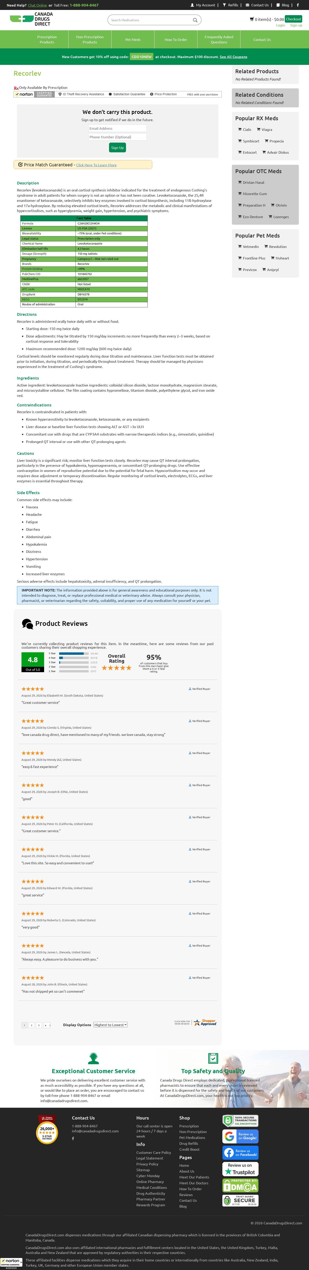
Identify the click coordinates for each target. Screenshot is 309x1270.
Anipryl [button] (273, 269)
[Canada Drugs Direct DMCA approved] (240, 1186)
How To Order (190, 1188)
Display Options (77, 1024)
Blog (285, 4)
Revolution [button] (278, 246)
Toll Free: (76, 4)
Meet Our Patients (194, 1177)
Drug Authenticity (150, 1193)
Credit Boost (189, 1149)
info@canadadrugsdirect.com (95, 1131)
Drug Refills (188, 1143)
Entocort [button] (250, 152)
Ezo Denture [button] (253, 216)
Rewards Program (150, 1204)
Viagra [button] (267, 129)
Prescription (189, 1126)
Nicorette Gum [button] (255, 193)
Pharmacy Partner (150, 1199)
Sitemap (143, 1169)
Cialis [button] (247, 129)
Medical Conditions (151, 1187)
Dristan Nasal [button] (253, 182)
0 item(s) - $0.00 (269, 19)
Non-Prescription (193, 1131)
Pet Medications (192, 1137)
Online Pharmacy (150, 1181)
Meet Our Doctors (193, 1182)
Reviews (186, 1194)
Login (280, 25)
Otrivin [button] (281, 205)
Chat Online (37, 5)
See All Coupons (233, 56)
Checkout (293, 18)
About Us (186, 1171)
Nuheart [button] (282, 258)
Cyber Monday (148, 1175)
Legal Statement (149, 1158)
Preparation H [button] (254, 205)
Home (184, 1165)
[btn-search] (195, 20)
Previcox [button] (250, 269)
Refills (233, 4)
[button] (11, 1264)
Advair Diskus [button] (278, 152)
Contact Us (260, 4)
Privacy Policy (147, 1164)
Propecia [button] (277, 141)
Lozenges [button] (281, 216)
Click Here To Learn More (96, 165)
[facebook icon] (297, 5)
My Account (205, 4)
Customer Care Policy (153, 1152)
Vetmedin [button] (251, 246)
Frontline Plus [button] (254, 258)
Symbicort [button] (251, 141)
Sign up (296, 25)
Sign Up (117, 147)
